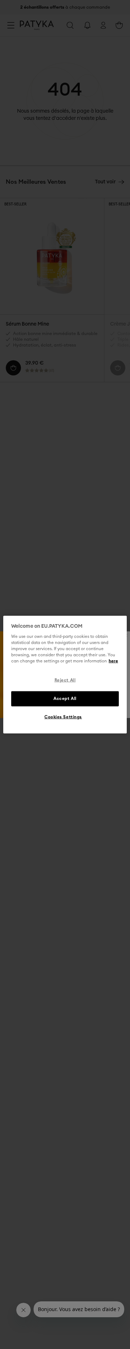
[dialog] (65, 674)
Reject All (65, 680)
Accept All (65, 699)
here (113, 661)
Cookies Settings (63, 717)
